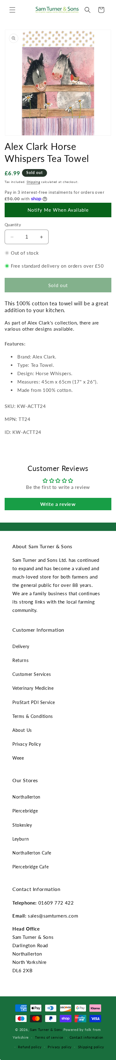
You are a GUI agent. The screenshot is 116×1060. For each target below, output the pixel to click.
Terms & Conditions (32, 716)
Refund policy (29, 1047)
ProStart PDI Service (33, 702)
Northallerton (26, 796)
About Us (22, 730)
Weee (18, 758)
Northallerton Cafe (31, 852)
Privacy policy (60, 1047)
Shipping (33, 182)
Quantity (13, 224)
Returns (20, 660)
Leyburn (20, 839)
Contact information (86, 1037)
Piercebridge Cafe (30, 866)
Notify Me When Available (58, 210)
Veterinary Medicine (33, 688)
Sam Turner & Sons (46, 1030)
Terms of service (49, 1037)
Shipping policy (91, 1047)
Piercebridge (25, 810)
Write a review (57, 504)
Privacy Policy (26, 744)
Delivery (20, 646)
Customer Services (31, 674)
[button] (12, 10)
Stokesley (22, 825)
